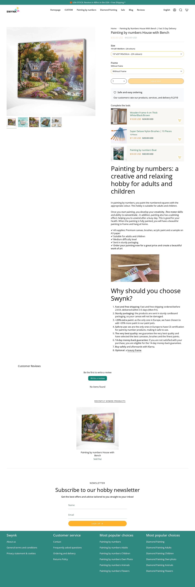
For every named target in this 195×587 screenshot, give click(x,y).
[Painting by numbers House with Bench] (97, 428)
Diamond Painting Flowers (159, 570)
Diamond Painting (155, 541)
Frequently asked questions (67, 547)
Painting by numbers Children (115, 553)
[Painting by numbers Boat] (119, 153)
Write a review (97, 378)
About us (11, 541)
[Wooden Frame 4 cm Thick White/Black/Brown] (119, 116)
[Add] (179, 120)
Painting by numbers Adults (114, 547)
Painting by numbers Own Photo (116, 559)
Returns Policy (60, 559)
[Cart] (187, 10)
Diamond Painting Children (160, 553)
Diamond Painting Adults (158, 547)
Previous (6, 71)
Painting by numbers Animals (115, 565)
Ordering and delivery (64, 553)
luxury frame (134, 350)
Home (113, 28)
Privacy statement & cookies (21, 553)
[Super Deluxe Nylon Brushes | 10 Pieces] (119, 135)
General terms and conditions (22, 547)
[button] (69, 10)
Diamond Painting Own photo (161, 559)
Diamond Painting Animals (159, 565)
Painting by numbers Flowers (114, 570)
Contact (57, 541)
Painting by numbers (110, 541)
